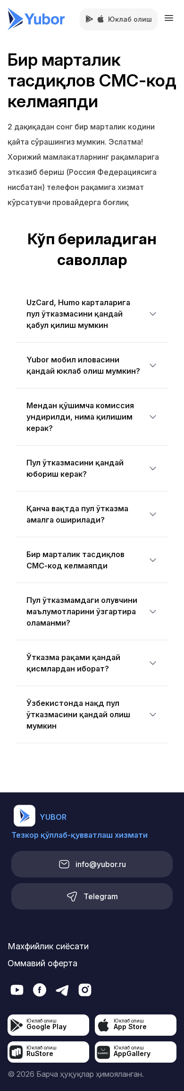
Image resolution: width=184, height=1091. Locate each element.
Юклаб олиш (130, 19)
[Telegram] (17, 989)
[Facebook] (39, 989)
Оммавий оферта (42, 963)
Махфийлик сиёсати (48, 946)
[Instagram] (84, 989)
